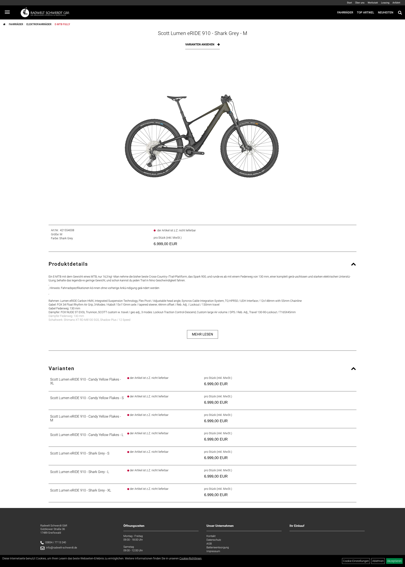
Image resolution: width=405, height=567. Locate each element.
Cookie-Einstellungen (356, 561)
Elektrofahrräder (38, 24)
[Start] (4, 24)
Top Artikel (365, 12)
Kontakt (210, 536)
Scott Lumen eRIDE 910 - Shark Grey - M (202, 33)
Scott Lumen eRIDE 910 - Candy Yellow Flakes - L (87, 435)
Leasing (385, 2)
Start (349, 2)
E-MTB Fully (62, 24)
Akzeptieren (394, 561)
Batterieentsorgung (217, 547)
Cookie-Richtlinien (190, 558)
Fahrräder (345, 12)
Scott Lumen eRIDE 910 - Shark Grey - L (79, 472)
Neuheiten (385, 12)
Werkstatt (373, 2)
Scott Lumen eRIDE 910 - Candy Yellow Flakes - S (87, 398)
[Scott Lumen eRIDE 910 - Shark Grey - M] (202, 136)
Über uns (359, 2)
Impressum (213, 551)
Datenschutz (213, 539)
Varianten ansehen (200, 44)
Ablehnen (378, 561)
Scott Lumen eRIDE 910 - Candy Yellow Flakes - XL (85, 381)
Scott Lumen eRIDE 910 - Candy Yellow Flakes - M (85, 418)
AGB (209, 543)
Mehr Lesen (202, 334)
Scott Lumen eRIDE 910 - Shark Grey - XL (80, 490)
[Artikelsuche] (400, 13)
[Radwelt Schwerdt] (46, 12)
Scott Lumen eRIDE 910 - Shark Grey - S (79, 453)
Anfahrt (396, 2)
